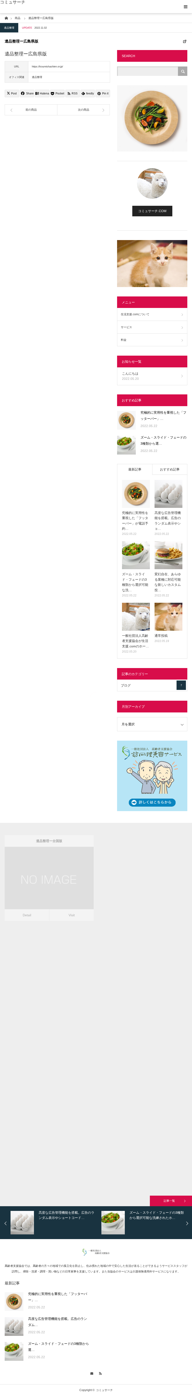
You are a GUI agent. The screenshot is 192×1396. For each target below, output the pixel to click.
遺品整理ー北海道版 (143, 833)
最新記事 (134, 469)
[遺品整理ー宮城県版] (42, 1058)
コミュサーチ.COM (152, 211)
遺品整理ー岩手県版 (143, 924)
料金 (123, 340)
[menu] (185, 6)
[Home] (6, 17)
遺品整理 (9, 27)
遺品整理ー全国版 (49, 833)
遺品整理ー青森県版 (49, 924)
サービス (126, 327)
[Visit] (56, 877)
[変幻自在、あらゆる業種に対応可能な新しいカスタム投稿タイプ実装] (168, 555)
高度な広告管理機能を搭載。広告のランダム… (57, 1322)
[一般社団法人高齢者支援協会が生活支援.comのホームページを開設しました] (136, 617)
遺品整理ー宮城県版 (49, 1014)
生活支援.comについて (135, 314)
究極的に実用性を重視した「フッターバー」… (163, 416)
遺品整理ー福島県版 (143, 1114)
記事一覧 (169, 1200)
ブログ (151, 685)
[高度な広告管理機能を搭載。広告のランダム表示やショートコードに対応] (168, 494)
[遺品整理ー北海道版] (136, 877)
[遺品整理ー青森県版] (42, 967)
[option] (55, 1222)
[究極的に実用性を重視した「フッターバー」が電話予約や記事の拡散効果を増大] (126, 420)
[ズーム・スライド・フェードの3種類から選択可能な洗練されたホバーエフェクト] (126, 445)
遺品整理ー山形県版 (49, 1108)
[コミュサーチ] (96, 1254)
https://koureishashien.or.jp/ (47, 66)
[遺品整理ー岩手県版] (136, 967)
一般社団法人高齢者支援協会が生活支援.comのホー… (135, 641)
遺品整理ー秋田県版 (143, 1016)
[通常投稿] (168, 617)
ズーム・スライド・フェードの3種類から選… (163, 441)
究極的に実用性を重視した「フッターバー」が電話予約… (135, 520)
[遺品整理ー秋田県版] (136, 1059)
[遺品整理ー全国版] (42, 877)
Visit (72, 908)
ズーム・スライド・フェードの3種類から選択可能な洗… (135, 582)
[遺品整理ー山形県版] (42, 1151)
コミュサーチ (12, 2)
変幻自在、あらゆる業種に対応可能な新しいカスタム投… (168, 582)
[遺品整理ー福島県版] (136, 1157)
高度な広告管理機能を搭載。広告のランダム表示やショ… (168, 520)
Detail (27, 908)
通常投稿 (161, 636)
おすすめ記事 (170, 469)
